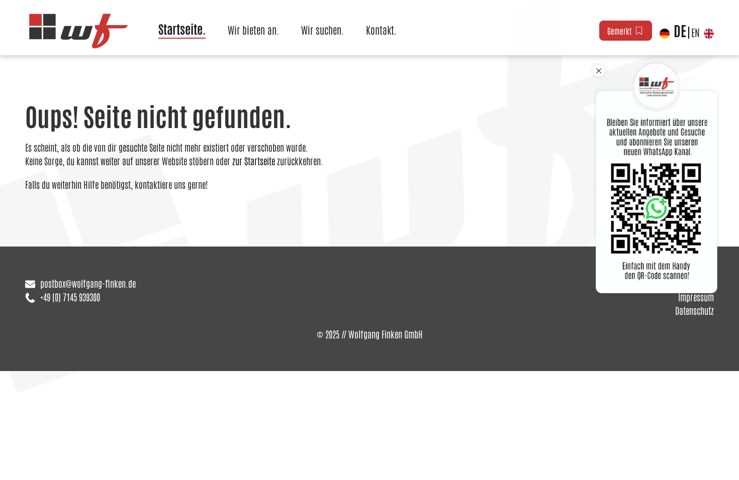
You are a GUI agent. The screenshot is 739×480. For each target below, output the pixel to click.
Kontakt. (381, 29)
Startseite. (182, 28)
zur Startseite (253, 161)
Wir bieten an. (253, 29)
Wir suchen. (322, 29)
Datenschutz (694, 310)
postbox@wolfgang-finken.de (88, 283)
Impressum (696, 297)
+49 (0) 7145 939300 (70, 297)
